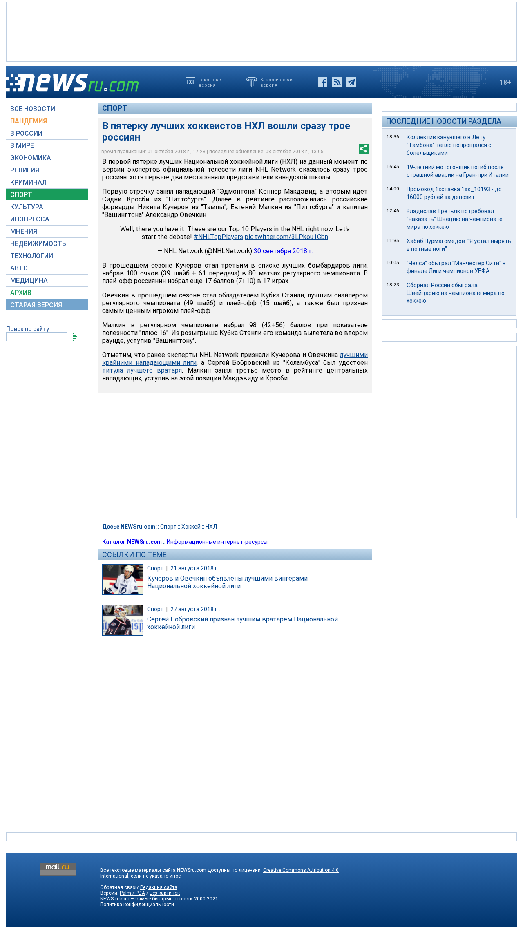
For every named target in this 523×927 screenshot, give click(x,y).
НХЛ (211, 526)
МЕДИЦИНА (29, 280)
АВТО (19, 268)
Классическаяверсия (277, 82)
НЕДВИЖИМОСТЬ (38, 244)
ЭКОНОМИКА (30, 158)
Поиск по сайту (27, 329)
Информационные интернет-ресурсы (217, 541)
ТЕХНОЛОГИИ (31, 256)
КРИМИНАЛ (28, 182)
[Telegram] (351, 82)
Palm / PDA (132, 893)
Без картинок (165, 893)
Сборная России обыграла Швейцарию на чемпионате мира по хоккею (456, 293)
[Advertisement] (261, 31)
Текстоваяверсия (211, 82)
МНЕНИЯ (23, 231)
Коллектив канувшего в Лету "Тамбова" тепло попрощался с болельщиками (449, 145)
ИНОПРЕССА (29, 219)
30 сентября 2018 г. (283, 251)
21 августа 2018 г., (195, 568)
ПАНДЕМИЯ (28, 121)
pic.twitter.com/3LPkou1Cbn (286, 237)
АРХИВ (20, 293)
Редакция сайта (158, 887)
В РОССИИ (26, 133)
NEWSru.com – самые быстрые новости (146, 899)
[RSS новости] (337, 82)
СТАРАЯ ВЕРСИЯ (36, 305)
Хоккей (191, 526)
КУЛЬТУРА (26, 207)
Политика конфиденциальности (137, 904)
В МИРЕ (22, 146)
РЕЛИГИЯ (24, 170)
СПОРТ (21, 195)
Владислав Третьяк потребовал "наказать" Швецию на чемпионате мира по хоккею (455, 219)
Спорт (114, 108)
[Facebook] (322, 82)
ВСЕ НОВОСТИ (32, 109)
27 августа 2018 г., (195, 609)
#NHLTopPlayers (218, 237)
